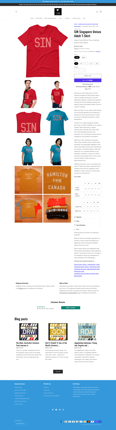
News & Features (48, 393)
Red (77, 57)
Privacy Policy (18, 387)
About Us (46, 387)
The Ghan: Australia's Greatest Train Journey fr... (27, 344)
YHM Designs (87, 424)
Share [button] (77, 229)
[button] (16, 11)
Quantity (76, 67)
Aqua (83, 57)
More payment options (88, 84)
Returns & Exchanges (20, 390)
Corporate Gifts (19, 404)
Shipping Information (20, 393)
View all (58, 371)
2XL (97, 63)
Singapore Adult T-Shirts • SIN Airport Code (87, 267)
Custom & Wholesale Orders (22, 398)
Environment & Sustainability (68, 293)
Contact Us (47, 390)
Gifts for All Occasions (21, 401)
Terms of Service (19, 395)
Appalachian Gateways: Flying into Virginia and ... (85, 344)
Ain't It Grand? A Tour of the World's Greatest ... (56, 344)
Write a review (70, 307)
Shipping (76, 48)
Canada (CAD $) (20, 423)
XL (91, 63)
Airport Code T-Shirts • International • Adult (87, 264)
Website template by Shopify (95, 424)
